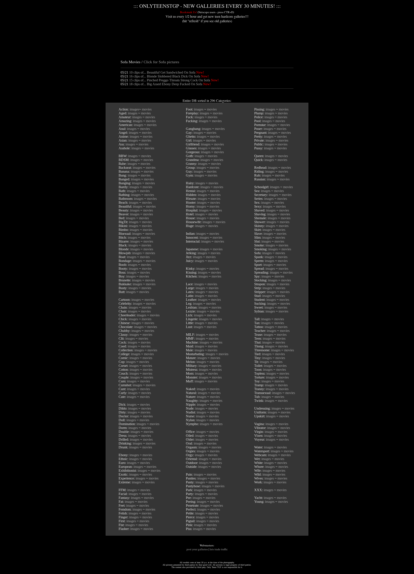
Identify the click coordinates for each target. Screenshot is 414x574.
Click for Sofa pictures (161, 62)
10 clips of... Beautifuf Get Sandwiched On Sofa (162, 72)
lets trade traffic (219, 549)
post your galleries (197, 549)
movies (147, 109)
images (134, 109)
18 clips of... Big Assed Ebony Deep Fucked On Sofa (165, 84)
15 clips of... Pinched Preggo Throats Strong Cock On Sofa (169, 80)
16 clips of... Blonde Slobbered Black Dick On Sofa (164, 76)
